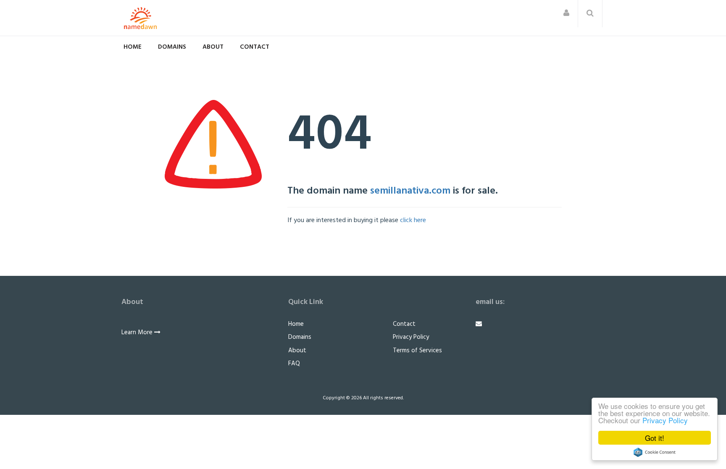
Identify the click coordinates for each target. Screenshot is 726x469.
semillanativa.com (410, 191)
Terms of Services (417, 351)
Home (133, 47)
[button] (566, 14)
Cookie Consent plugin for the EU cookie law (655, 452)
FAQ (294, 364)
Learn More (137, 333)
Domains (172, 47)
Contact (254, 47)
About (213, 47)
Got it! (654, 437)
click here (413, 220)
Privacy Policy (665, 420)
